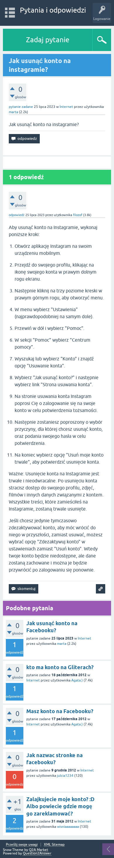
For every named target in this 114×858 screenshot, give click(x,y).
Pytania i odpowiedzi (53, 10)
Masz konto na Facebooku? (59, 711)
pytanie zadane (21, 107)
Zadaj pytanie (47, 40)
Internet (66, 107)
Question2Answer (37, 853)
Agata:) (77, 680)
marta (61, 644)
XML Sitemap (54, 845)
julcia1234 (65, 776)
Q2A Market (38, 850)
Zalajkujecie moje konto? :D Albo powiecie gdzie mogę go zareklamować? (60, 806)
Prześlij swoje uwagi (22, 845)
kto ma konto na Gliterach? (60, 667)
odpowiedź (17, 215)
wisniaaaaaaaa (68, 827)
